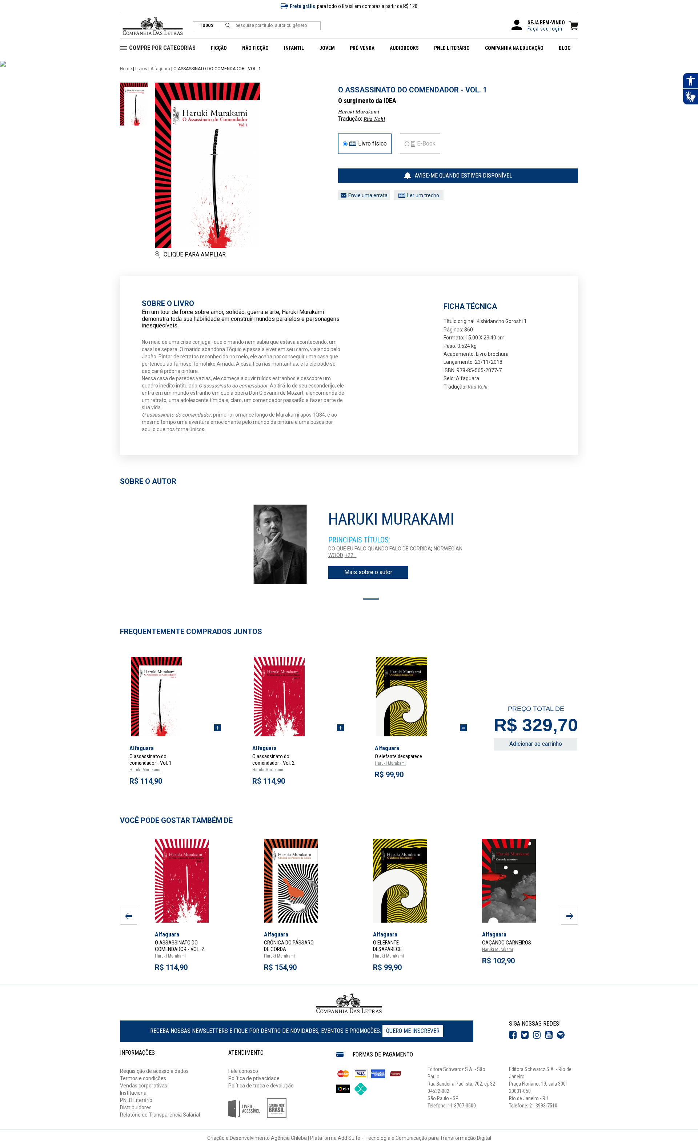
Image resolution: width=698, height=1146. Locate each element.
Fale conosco (243, 1071)
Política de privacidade (254, 1078)
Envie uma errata (368, 195)
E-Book (426, 143)
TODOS (206, 25)
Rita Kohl (374, 119)
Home (126, 68)
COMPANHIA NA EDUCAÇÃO (514, 48)
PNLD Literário (136, 1100)
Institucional (134, 1093)
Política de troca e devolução (261, 1086)
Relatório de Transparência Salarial (160, 1115)
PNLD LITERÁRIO (452, 48)
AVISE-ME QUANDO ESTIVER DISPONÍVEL (463, 175)
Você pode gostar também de (176, 820)
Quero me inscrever (413, 1030)
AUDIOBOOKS (404, 48)
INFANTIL (294, 48)
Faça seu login (544, 29)
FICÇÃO (219, 48)
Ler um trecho (423, 195)
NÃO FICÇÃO (255, 48)
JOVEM (327, 48)
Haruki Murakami (358, 112)
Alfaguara (160, 68)
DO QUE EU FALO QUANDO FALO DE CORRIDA (379, 549)
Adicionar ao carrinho (535, 743)
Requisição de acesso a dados (154, 1071)
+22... (351, 555)
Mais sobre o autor (368, 572)
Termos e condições (143, 1078)
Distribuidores (136, 1107)
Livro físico (372, 143)
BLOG (565, 48)
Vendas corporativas (143, 1086)
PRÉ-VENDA (362, 48)
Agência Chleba (289, 1138)
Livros (141, 68)
